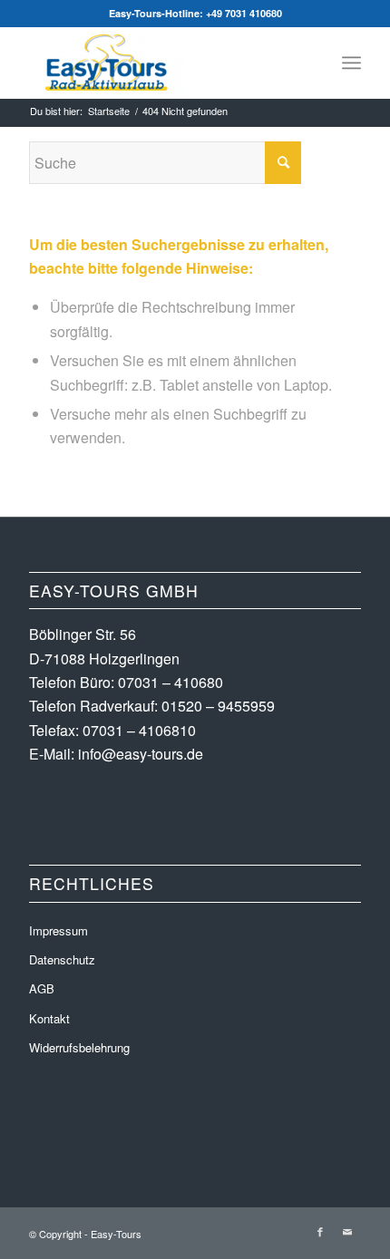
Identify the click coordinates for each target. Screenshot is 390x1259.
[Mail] (347, 1230)
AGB (41, 988)
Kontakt (49, 1018)
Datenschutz (62, 959)
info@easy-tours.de (140, 753)
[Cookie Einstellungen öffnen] (32, 1235)
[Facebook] (320, 1230)
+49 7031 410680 (244, 13)
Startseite (109, 111)
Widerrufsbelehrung (79, 1047)
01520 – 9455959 (218, 705)
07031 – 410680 (170, 682)
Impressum (58, 930)
